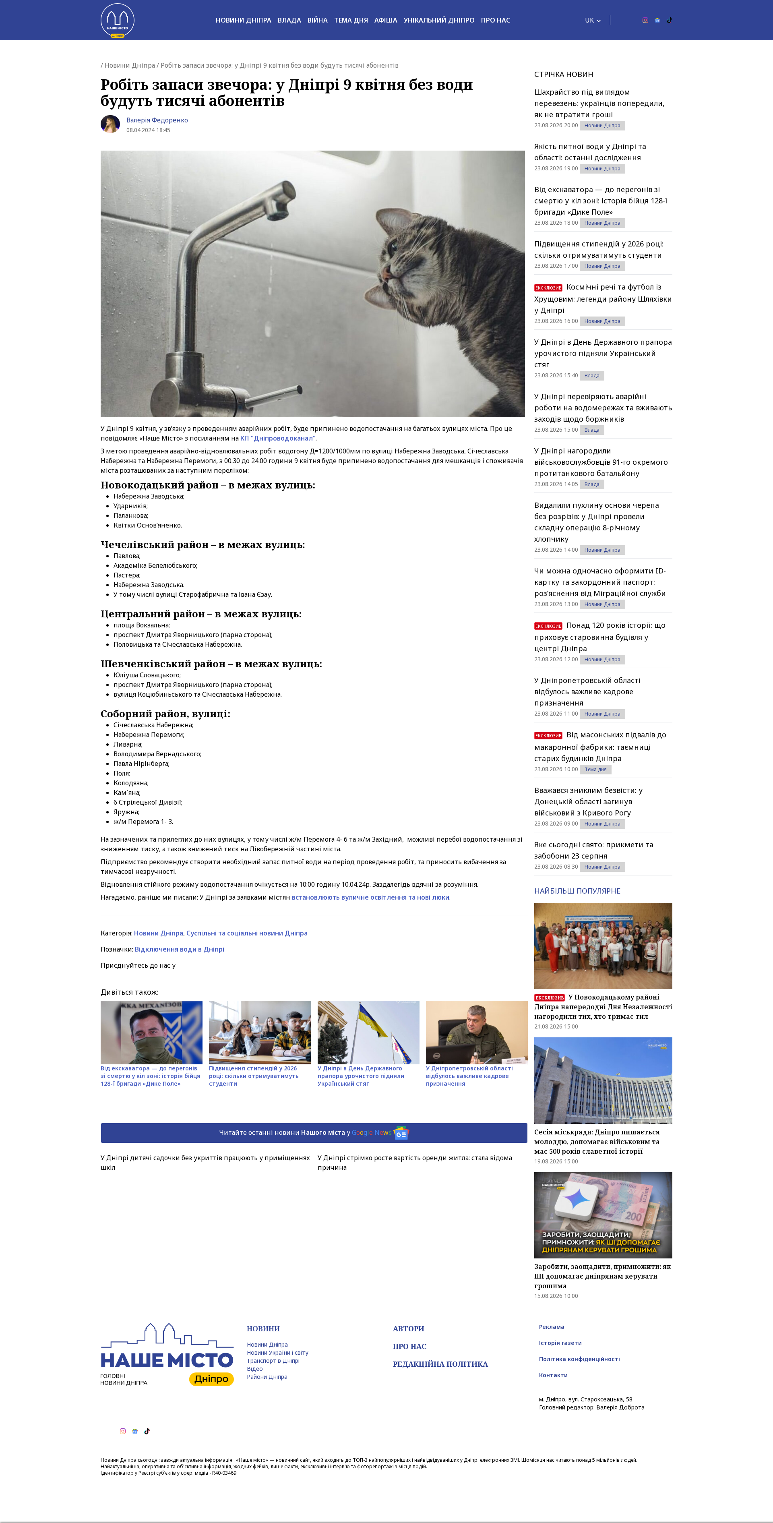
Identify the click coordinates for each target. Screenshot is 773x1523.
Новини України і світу (277, 1352)
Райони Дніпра (267, 1376)
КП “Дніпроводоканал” (278, 438)
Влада (289, 20)
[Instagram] (645, 20)
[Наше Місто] (117, 20)
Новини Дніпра (243, 20)
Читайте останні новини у (305, 1132)
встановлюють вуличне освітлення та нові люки (370, 897)
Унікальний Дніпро (439, 20)
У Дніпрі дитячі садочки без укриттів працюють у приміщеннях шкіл (205, 1162)
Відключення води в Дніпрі (179, 949)
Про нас (495, 20)
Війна (318, 20)
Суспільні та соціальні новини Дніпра (247, 933)
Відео (255, 1368)
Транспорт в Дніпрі (273, 1360)
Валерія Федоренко (157, 120)
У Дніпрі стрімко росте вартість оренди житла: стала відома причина (415, 1162)
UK (589, 20)
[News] (657, 20)
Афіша (385, 20)
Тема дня (351, 20)
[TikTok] (669, 20)
